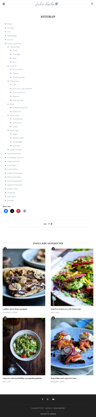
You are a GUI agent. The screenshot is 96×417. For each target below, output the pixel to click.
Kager (15, 134)
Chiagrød (11, 192)
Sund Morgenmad (14, 181)
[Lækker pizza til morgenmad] (24, 277)
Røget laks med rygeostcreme (63, 378)
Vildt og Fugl (18, 100)
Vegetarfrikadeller (14, 185)
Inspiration (14, 115)
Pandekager (18, 142)
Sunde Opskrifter (14, 43)
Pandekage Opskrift (15, 157)
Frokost (13, 66)
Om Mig (10, 28)
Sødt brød (17, 111)
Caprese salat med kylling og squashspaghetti (22, 378)
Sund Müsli (11, 196)
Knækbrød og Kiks (20, 107)
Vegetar (16, 96)
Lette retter (17, 69)
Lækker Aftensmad (14, 173)
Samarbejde (12, 36)
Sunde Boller (12, 169)
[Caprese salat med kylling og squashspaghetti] (24, 346)
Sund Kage (11, 165)
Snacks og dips (19, 77)
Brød (12, 104)
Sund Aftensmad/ (14, 153)
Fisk (14, 84)
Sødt (14, 58)
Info (9, 32)
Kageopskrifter (13, 161)
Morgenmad (15, 47)
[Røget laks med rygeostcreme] (72, 346)
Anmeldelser (18, 119)
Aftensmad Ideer (14, 177)
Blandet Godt (18, 138)
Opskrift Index (16, 149)
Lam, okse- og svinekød (22, 88)
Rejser (15, 126)
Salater (16, 73)
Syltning (16, 146)
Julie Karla (17, 123)
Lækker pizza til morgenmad (15, 309)
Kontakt (10, 200)
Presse (10, 39)
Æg (14, 62)
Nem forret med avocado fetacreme (66, 309)
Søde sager (14, 130)
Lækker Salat (12, 189)
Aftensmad (14, 81)
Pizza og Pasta (19, 92)
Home (9, 24)
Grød (15, 50)
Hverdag (16, 54)
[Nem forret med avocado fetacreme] (72, 277)
